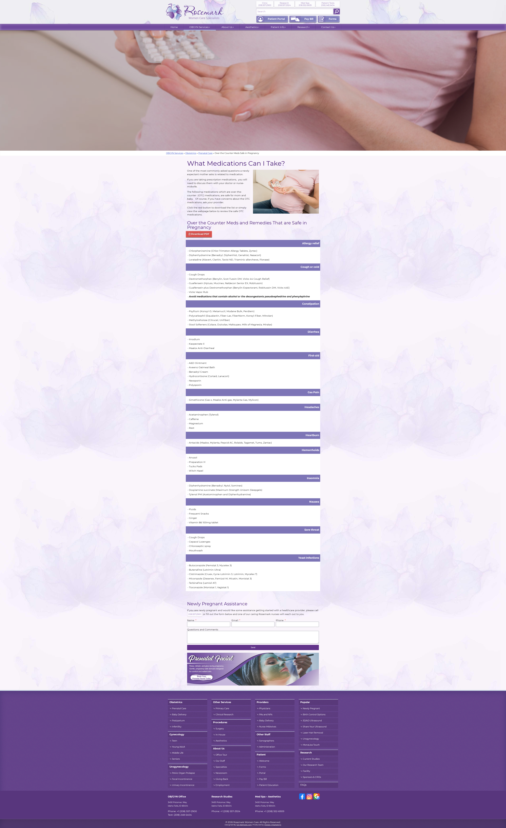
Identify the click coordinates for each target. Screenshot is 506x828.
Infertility (176, 727)
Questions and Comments (202, 629)
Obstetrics (190, 153)
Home (174, 27)
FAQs (303, 785)
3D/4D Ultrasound (312, 720)
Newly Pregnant (311, 708)
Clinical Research (224, 714)
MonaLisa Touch (311, 745)
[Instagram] (309, 796)
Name (191, 620)
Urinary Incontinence (183, 785)
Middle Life (177, 753)
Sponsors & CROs (312, 777)
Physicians (264, 708)
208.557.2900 (194, 614)
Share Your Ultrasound (315, 727)
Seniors (176, 759)
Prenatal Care (205, 153)
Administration (267, 747)
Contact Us (327, 27)
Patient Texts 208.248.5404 (328, 4)
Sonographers (267, 741)
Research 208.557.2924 (284, 4)
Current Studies (311, 759)
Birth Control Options (314, 714)
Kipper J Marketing (272, 825)
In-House (220, 735)
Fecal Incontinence (182, 779)
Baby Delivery (179, 714)
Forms (262, 767)
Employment (223, 785)
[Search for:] (294, 11)
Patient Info (277, 27)
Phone (280, 620)
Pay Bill (263, 779)
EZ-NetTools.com (244, 825)
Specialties (221, 767)
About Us (227, 27)
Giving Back (222, 779)
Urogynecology (311, 739)
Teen (174, 741)
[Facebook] (302, 796)
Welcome (264, 761)
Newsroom (221, 773)
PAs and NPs (265, 714)
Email (235, 620)
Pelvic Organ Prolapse (183, 773)
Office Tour (221, 755)
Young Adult (178, 747)
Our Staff (220, 761)
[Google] (316, 796)
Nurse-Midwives (267, 727)
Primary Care (222, 708)
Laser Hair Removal (313, 733)
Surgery (220, 729)
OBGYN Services (199, 27)
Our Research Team (313, 765)
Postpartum (178, 720)
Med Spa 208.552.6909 (305, 4)
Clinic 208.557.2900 (264, 4)
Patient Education (268, 785)
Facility (306, 771)
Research (302, 27)
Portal (262, 773)
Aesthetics (251, 27)
